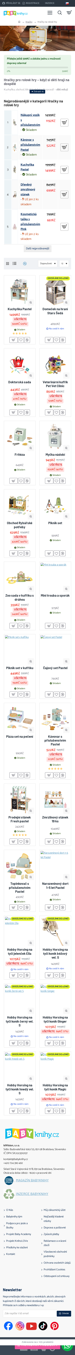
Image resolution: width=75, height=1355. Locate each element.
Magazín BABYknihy (32, 1180)
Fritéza (20, 454)
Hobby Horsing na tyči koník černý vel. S (19, 1021)
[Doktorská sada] (19, 364)
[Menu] (50, 12)
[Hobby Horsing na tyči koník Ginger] (55, 999)
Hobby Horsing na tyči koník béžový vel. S (55, 953)
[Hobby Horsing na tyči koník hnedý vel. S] (19, 1067)
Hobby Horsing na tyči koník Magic (55, 1087)
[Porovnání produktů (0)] (23, 264)
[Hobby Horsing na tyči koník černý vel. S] (19, 999)
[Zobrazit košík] (69, 12)
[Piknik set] (55, 505)
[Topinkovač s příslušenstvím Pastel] (19, 866)
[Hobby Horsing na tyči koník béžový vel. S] (55, 931)
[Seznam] (14, 263)
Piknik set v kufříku (19, 668)
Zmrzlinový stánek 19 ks (55, 819)
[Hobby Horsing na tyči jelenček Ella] (19, 931)
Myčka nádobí (55, 454)
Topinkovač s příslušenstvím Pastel (19, 887)
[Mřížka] (7, 264)
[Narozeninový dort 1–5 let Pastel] (55, 866)
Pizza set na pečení (19, 736)
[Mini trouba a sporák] (55, 577)
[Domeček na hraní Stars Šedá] (55, 291)
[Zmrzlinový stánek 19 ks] (55, 799)
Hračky (29, 22)
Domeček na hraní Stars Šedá (55, 311)
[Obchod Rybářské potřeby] (19, 505)
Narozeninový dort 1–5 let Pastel (55, 885)
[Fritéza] (19, 436)
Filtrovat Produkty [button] (40, 1345)
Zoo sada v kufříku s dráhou (19, 597)
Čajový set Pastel (55, 668)
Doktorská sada (19, 382)
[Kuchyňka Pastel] (19, 291)
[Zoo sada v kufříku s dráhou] (19, 577)
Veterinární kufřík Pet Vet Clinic (55, 384)
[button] (31, 303)
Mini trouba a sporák (55, 595)
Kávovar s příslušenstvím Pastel (30, 144)
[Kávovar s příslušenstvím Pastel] (55, 718)
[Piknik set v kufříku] (19, 650)
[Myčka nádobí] (55, 436)
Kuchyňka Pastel (27, 167)
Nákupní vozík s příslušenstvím (30, 120)
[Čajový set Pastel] (55, 650)
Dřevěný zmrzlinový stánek (28, 189)
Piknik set (55, 523)
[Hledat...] (59, 12)
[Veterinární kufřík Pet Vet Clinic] (55, 364)
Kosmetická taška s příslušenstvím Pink (30, 222)
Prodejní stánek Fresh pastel (19, 819)
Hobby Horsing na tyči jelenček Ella (19, 951)
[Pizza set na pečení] (19, 718)
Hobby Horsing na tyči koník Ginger (55, 1019)
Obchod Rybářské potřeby (19, 525)
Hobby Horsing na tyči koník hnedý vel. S (20, 1089)
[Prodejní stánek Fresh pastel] (19, 799)
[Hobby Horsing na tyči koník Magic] (55, 1067)
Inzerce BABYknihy (32, 1194)
